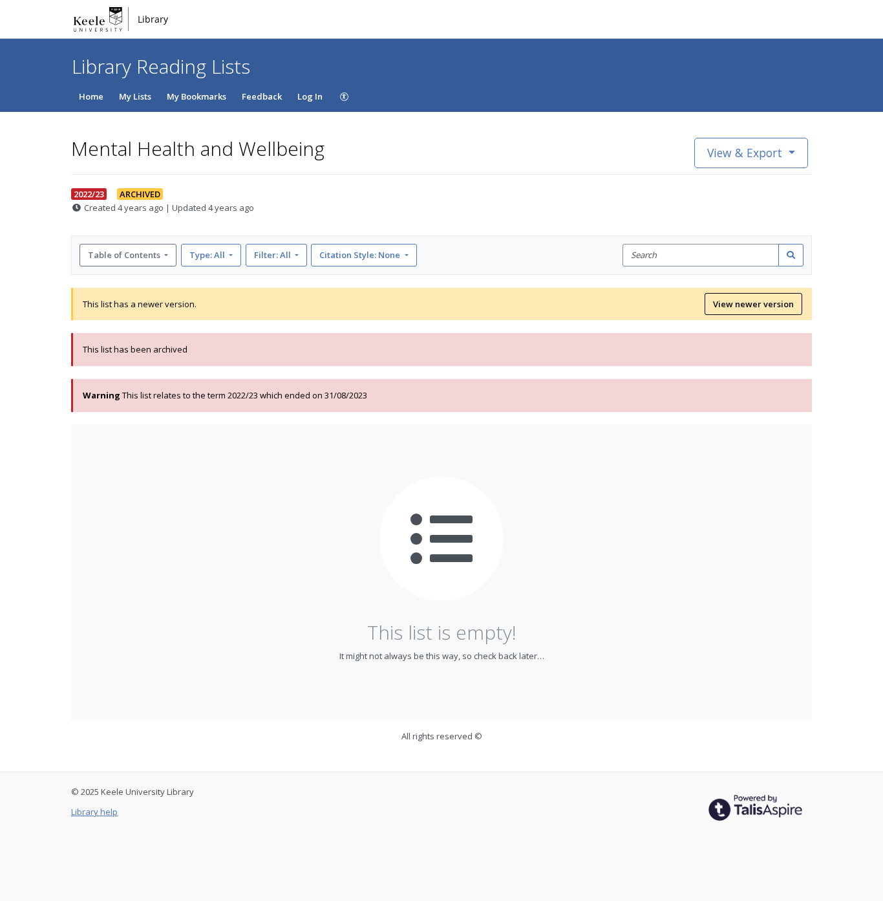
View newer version (753, 304)
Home (91, 96)
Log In (310, 96)
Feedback (262, 96)
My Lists (135, 96)
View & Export (744, 152)
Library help (94, 812)
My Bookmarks (196, 96)
